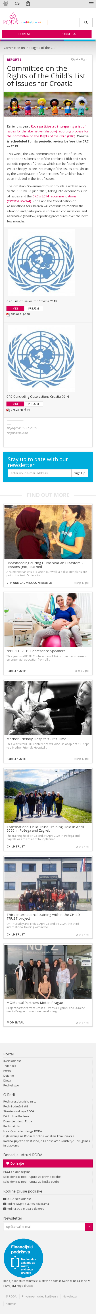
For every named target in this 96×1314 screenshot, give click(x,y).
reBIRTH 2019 (16, 671)
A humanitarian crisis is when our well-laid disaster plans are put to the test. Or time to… (46, 573)
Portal (24, 34)
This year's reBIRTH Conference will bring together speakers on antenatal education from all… (46, 657)
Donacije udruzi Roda (17, 1121)
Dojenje (8, 1076)
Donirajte (16, 1163)
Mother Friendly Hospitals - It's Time (36, 739)
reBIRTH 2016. (16, 759)
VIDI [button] (15, 308)
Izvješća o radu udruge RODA (22, 1131)
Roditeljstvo (11, 1085)
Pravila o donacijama (16, 1172)
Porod (7, 1071)
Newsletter (12, 1218)
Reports (14, 59)
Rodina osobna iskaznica (19, 1101)
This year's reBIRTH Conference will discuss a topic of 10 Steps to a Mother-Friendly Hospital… (48, 745)
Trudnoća (9, 1066)
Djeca (7, 1080)
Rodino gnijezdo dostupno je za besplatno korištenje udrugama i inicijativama (46, 1143)
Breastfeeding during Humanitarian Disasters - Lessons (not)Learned (44, 565)
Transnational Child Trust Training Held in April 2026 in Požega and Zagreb (45, 828)
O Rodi (9, 1094)
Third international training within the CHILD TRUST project (43, 916)
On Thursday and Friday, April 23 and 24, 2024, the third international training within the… (42, 925)
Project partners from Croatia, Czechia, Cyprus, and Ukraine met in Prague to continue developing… (45, 1009)
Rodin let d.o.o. (13, 1126)
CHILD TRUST (16, 846)
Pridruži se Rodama (16, 1116)
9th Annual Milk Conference (29, 583)
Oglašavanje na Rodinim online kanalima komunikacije (38, 1136)
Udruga (69, 34)
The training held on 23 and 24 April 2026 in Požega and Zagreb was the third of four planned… (43, 837)
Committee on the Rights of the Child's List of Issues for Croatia (30, 48)
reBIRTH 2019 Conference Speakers (35, 651)
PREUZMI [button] (34, 308)
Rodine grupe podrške (22, 1191)
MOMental (15, 1022)
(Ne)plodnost (12, 1061)
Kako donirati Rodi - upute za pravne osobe (32, 1177)
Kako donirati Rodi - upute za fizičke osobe (31, 1182)
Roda (24, 433)
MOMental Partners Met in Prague (34, 1002)
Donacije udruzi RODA (22, 1154)
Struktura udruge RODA (19, 1111)
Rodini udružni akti (15, 1106)
